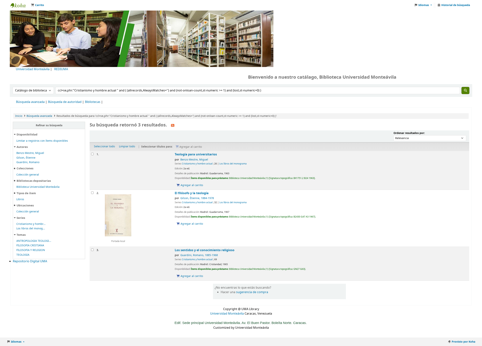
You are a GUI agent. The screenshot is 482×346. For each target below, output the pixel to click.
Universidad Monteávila (33, 69)
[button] (37, 5)
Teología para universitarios (196, 154)
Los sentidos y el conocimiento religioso (204, 250)
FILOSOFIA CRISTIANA (30, 245)
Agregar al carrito (191, 185)
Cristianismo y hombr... (31, 224)
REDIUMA (61, 69)
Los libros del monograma (233, 163)
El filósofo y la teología (192, 193)
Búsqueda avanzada (30, 102)
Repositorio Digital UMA (30, 261)
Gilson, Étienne (25, 158)
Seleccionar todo (104, 146)
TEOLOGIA (22, 255)
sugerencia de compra (252, 292)
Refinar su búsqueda (49, 125)
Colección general (27, 175)
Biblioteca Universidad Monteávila (20, 5)
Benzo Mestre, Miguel (30, 153)
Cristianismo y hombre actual (197, 163)
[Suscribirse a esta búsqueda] (172, 125)
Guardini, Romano (27, 162)
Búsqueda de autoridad (65, 102)
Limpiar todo (127, 146)
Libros (20, 199)
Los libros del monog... (30, 228)
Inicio (18, 116)
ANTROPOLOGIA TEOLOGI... (33, 241)
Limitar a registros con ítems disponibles (42, 141)
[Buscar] (465, 90)
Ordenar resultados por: (409, 133)
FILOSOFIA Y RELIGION (30, 250)
